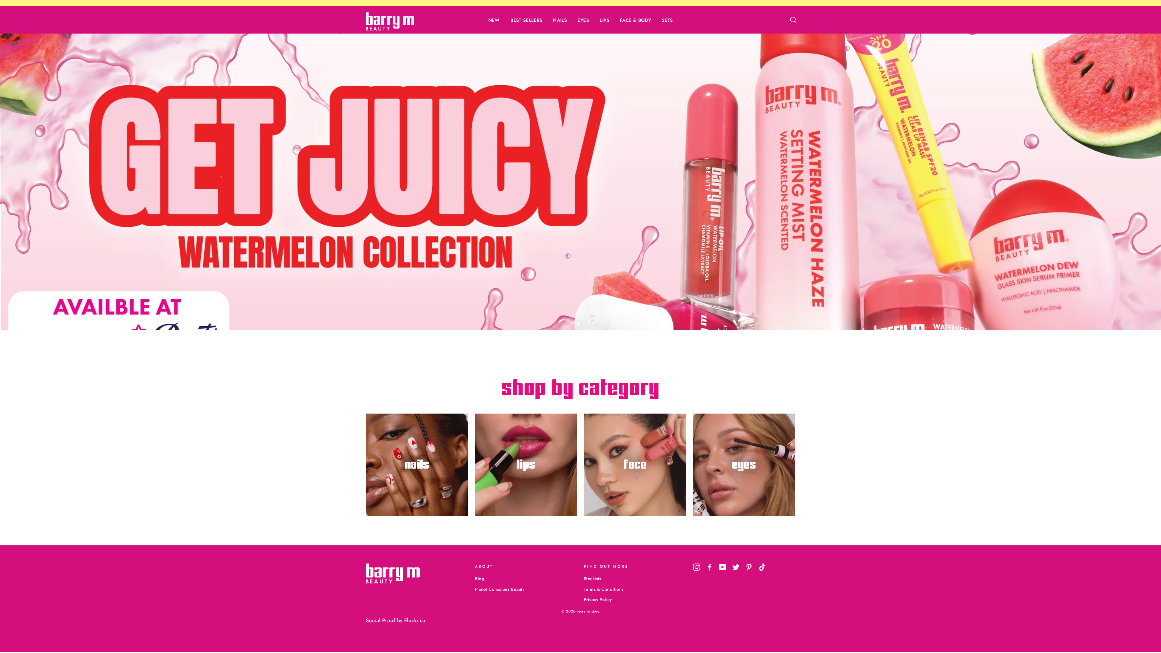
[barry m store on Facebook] (709, 567)
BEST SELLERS (526, 20)
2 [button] (578, 324)
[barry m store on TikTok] (762, 567)
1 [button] (573, 324)
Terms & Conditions (604, 589)
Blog (479, 579)
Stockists (592, 579)
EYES (583, 20)
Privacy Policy (598, 599)
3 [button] (583, 324)
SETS (667, 20)
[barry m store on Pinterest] (749, 567)
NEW (494, 20)
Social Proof (380, 620)
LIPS (604, 20)
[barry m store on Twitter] (736, 567)
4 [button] (588, 324)
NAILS (560, 20)
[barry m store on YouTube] (722, 567)
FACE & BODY (635, 20)
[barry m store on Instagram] (696, 567)
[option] (580, 182)
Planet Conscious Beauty (500, 589)
